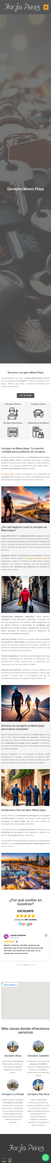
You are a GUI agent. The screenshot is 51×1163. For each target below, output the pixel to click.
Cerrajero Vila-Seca (38, 1094)
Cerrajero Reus (12, 1055)
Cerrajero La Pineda (13, 1094)
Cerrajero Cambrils (38, 1055)
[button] (45, 1157)
